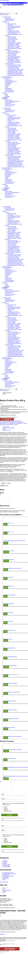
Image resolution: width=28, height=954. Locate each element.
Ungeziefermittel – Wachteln (14, 60)
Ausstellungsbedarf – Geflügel (15, 48)
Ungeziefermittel (9, 82)
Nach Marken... (19, 423)
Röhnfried (7, 96)
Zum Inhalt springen (4, 0)
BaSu (6, 95)
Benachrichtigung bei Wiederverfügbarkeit (9, 949)
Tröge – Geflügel (11, 40)
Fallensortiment (8, 80)
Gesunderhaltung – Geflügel (14, 42)
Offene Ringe (8, 18)
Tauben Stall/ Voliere (12, 33)
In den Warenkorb (7, 419)
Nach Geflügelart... (11, 423)
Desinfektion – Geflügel (13, 45)
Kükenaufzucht (8, 106)
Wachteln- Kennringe (13, 50)
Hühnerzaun (8, 103)
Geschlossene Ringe (10, 19)
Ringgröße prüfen (9, 20)
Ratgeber (5, 98)
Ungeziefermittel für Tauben (14, 32)
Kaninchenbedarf (7, 76)
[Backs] (5, 502)
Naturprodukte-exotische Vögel (15, 70)
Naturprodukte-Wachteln (13, 57)
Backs (6, 94)
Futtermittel (10, 25)
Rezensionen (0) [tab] (6, 430)
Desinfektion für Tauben (13, 31)
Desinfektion (8, 83)
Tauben (7, 22)
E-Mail (3, 798)
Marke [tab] (4, 429)
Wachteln (7, 49)
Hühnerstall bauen (9, 102)
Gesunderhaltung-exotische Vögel (16, 69)
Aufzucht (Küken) (12, 38)
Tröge (6, 87)
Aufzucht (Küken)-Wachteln (14, 52)
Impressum (2, 934)
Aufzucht (7, 79)
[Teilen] (3, 952)
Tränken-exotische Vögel (13, 68)
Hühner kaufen (8, 100)
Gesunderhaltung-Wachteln (14, 56)
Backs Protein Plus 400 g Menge (7, 417)
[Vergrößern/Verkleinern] (0, 952)
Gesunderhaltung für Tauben (14, 26)
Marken (4, 93)
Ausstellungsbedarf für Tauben (15, 34)
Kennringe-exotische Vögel (14, 64)
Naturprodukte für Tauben (14, 27)
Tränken (10, 29)
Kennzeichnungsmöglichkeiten (12, 101)
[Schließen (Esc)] (4, 952)
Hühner (7, 35)
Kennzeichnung (6, 16)
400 (7, 485)
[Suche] (16, 13)
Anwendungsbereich (7, 77)
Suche (1, 13)
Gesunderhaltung (9, 91)
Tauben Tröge (11, 28)
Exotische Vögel (9, 63)
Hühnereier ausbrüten (10, 104)
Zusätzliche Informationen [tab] (9, 427)
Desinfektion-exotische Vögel (14, 72)
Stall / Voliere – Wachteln (13, 61)
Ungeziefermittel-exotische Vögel (15, 73)
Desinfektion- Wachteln (13, 59)
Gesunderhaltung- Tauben (15, 422)
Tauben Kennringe (12, 23)
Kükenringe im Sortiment (11, 81)
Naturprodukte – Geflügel (13, 43)
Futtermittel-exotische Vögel (14, 66)
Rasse (4, 21)
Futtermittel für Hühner (13, 39)
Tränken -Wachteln (12, 55)
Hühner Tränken (11, 41)
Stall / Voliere (8, 89)
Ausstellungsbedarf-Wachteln (14, 62)
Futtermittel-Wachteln (13, 53)
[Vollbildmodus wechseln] (1, 952)
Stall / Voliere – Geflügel (13, 47)
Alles (13, 421)
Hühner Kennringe (12, 36)
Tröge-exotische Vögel (13, 67)
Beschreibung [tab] (6, 426)
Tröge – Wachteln (12, 54)
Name (2, 794)
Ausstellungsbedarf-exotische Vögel (16, 75)
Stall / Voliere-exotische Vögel (15, 74)
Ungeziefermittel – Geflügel (14, 46)
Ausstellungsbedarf (9, 90)
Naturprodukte (8, 88)
